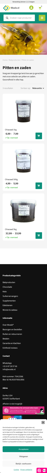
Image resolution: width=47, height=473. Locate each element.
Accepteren (24, 449)
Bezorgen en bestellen (12, 329)
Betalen (6, 338)
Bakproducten (14, 60)
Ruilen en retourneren (12, 334)
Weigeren (23, 456)
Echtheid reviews (10, 348)
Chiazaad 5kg (11, 229)
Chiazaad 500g (11, 179)
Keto (5, 291)
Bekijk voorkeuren (23, 463)
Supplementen (9, 300)
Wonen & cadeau (10, 310)
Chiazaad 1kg (11, 129)
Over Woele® (8, 325)
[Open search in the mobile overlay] (19, 18)
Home (5, 60)
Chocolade (7, 287)
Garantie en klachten (12, 343)
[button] (43, 422)
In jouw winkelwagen (39, 136)
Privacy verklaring (26, 470)
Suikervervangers (10, 296)
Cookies (16, 470)
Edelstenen (7, 305)
